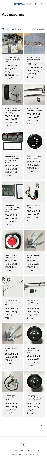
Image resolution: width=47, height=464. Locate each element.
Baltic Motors (20, 450)
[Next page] (41, 425)
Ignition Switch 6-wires (34, 207)
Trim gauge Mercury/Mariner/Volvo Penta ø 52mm (34, 398)
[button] (5, 4)
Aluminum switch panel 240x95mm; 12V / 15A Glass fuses (12, 159)
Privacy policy (17, 454)
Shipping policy (25, 458)
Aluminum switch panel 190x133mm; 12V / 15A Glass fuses (12, 209)
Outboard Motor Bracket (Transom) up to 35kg (12, 111)
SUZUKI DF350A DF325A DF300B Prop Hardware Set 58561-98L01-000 (34, 61)
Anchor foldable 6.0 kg (11, 349)
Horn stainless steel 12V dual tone (34, 110)
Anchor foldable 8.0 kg (33, 256)
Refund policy (33, 450)
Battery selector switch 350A (11, 256)
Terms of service (31, 454)
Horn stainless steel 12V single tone (33, 303)
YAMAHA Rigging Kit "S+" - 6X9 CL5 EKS (12, 60)
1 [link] (5, 425)
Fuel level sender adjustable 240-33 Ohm (12, 303)
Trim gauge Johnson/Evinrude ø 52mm (34, 350)
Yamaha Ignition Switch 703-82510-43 (11, 398)
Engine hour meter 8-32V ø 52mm (34, 157)
